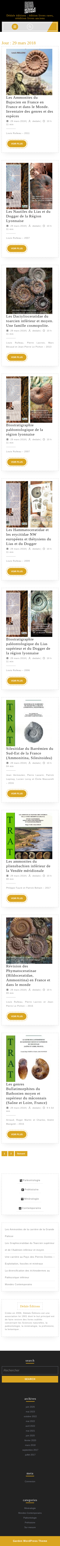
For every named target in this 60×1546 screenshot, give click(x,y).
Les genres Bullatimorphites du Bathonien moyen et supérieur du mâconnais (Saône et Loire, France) (26, 1093)
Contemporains (31, 1208)
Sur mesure (30, 1527)
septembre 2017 (30, 1450)
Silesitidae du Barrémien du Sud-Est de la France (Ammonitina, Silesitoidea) (29, 753)
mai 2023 (30, 1411)
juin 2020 (30, 1435)
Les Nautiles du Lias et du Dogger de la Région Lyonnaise (28, 216)
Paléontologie (31, 1180)
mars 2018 (30, 1445)
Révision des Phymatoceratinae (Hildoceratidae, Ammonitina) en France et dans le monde (28, 975)
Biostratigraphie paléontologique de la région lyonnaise (24, 429)
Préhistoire (31, 1189)
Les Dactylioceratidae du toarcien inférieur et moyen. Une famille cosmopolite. (29, 321)
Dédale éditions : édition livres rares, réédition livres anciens (30, 17)
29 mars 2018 (18, 121)
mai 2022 (30, 1421)
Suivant (21, 1153)
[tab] (15, 27)
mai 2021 (30, 1431)
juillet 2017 (30, 1454)
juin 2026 (30, 1407)
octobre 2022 (30, 1416)
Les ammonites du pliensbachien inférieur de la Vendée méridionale (28, 866)
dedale (36, 121)
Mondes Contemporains (18, 1284)
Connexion (30, 1481)
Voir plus (18, 144)
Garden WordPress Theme (30, 1541)
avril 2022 (30, 1426)
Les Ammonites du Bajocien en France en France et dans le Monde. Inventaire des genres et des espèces (29, 106)
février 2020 (30, 1440)
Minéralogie (31, 1198)
